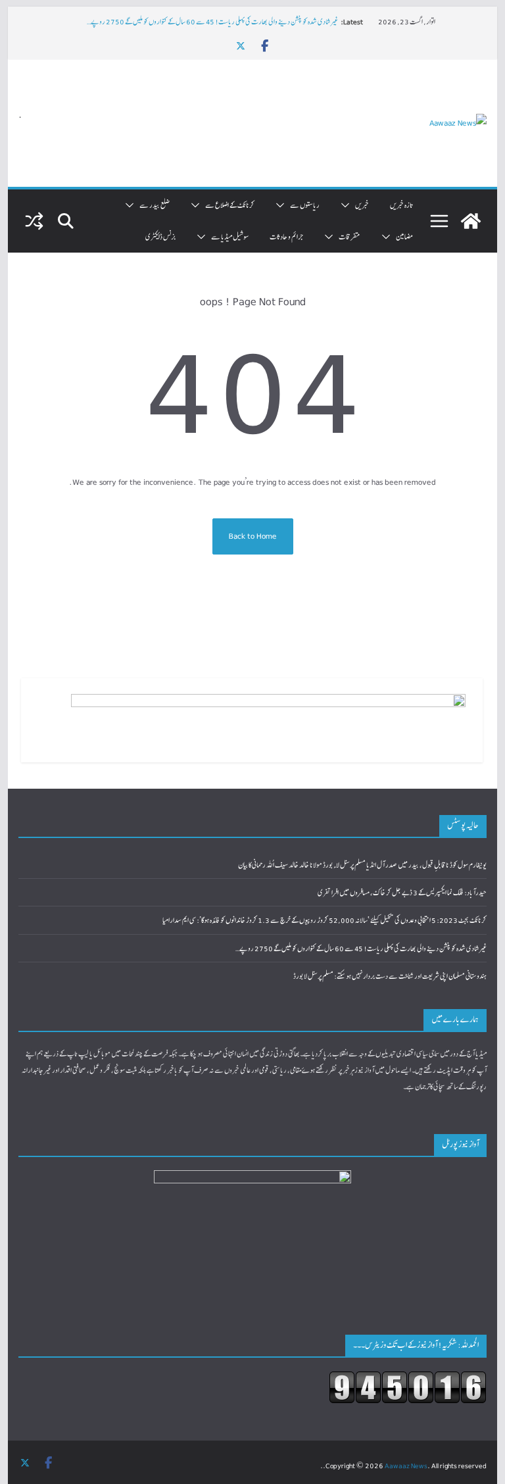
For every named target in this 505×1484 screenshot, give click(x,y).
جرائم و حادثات (286, 236)
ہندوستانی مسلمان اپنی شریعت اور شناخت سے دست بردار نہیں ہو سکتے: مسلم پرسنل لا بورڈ (390, 976)
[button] (348, 205)
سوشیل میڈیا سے (230, 236)
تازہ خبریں (401, 205)
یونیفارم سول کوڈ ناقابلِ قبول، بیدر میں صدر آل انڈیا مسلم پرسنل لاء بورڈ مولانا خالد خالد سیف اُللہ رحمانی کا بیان (362, 864)
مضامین (404, 236)
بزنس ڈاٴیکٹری (160, 236)
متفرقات (349, 236)
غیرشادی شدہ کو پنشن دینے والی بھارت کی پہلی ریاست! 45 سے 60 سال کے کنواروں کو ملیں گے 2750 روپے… (212, 21)
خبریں (362, 205)
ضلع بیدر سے (154, 205)
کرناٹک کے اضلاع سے (229, 205)
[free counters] (408, 1379)
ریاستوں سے (305, 205)
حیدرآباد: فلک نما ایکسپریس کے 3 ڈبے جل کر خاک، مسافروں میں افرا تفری (402, 892)
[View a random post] (34, 221)
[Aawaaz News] (471, 221)
